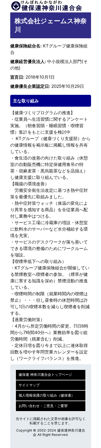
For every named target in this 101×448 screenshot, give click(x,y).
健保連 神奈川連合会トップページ (45, 375)
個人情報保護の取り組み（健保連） (47, 395)
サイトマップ (29, 385)
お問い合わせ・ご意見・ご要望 (43, 406)
